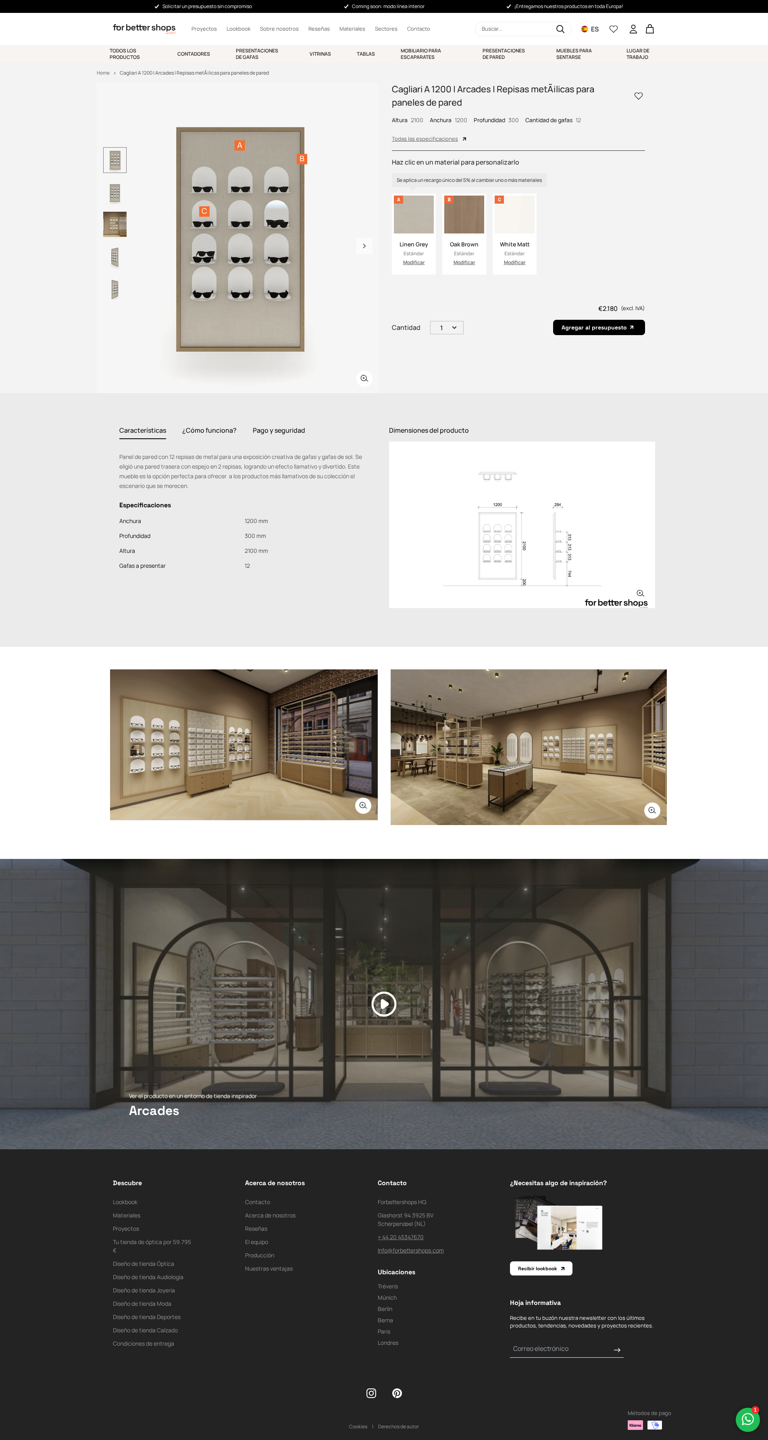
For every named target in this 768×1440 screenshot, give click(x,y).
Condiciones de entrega (143, 1343)
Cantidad (406, 327)
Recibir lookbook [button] (537, 1268)
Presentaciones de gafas (257, 53)
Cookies (358, 1426)
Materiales (352, 28)
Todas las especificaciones (425, 138)
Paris (384, 1331)
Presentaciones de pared (504, 53)
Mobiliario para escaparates (421, 53)
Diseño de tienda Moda (142, 1303)
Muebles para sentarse (574, 53)
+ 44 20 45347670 (401, 1237)
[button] (523, 29)
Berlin (385, 1309)
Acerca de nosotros (270, 1215)
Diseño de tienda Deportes (147, 1317)
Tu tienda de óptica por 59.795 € (152, 1246)
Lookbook (238, 28)
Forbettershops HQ (402, 1202)
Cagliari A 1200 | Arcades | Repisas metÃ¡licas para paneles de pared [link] (194, 72)
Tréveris (388, 1286)
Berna (385, 1320)
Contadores (193, 53)
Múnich (387, 1297)
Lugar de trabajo (637, 53)
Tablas (366, 53)
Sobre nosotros (279, 28)
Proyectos (204, 28)
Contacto (418, 28)
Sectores (386, 28)
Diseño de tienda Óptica (143, 1263)
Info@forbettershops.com (411, 1250)
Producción (259, 1255)
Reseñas (319, 28)
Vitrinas (320, 53)
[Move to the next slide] (364, 246)
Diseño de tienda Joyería (144, 1290)
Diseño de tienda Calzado (145, 1330)
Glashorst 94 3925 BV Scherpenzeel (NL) (405, 1219)
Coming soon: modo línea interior (388, 6)
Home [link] (103, 72)
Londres (388, 1342)
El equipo (256, 1242)
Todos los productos (125, 53)
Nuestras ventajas (269, 1268)
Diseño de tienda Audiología (148, 1277)
